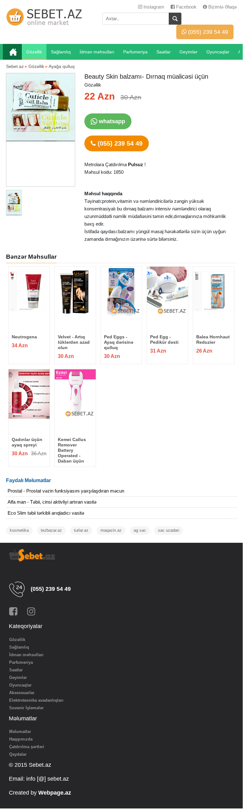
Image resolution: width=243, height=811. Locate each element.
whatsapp (111, 121)
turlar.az (81, 530)
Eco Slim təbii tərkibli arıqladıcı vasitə (46, 513)
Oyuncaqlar (217, 51)
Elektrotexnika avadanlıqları (36, 700)
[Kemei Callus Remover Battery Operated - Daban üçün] (75, 394)
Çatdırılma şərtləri (26, 746)
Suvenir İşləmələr (26, 707)
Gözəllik (34, 51)
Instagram (153, 6)
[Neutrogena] (29, 291)
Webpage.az (54, 793)
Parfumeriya (135, 51)
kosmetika (19, 530)
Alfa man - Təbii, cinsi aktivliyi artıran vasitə (52, 502)
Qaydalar (18, 754)
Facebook (186, 6)
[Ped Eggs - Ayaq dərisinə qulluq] (121, 291)
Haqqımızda (21, 739)
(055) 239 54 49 (207, 32)
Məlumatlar (20, 731)
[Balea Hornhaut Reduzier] (213, 291)
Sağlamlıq (61, 51)
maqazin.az (111, 530)
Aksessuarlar (21, 692)
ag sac (140, 530)
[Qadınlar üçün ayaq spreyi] (29, 394)
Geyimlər (188, 51)
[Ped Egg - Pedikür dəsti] (167, 291)
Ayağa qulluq (62, 66)
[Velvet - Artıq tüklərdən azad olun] (75, 291)
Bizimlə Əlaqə (222, 6)
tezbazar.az (51, 530)
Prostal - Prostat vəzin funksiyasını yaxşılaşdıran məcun (66, 490)
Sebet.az (15, 66)
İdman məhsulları (97, 51)
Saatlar (163, 51)
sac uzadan (168, 530)
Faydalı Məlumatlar (28, 480)
